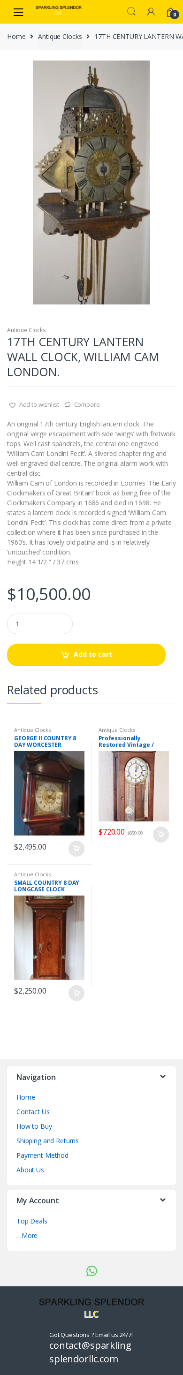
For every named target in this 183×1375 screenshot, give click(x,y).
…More (27, 1235)
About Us (30, 1169)
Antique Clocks (60, 36)
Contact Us (33, 1111)
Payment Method (42, 1155)
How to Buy (34, 1126)
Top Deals (31, 1220)
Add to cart (93, 654)
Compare (87, 404)
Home (16, 36)
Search (131, 12)
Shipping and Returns (47, 1140)
